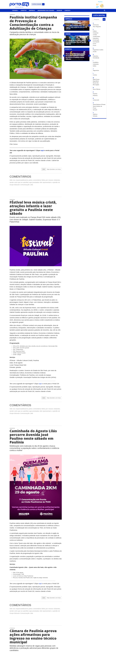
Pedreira (95, 95)
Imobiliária (95, 62)
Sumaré (95, 109)
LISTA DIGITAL (99, 15)
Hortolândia (96, 58)
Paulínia (95, 93)
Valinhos (95, 114)
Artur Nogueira (97, 26)
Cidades (14, 10)
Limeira (95, 75)
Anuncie (59, 10)
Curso (94, 43)
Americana (96, 24)
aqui (42, 150)
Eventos (23, 10)
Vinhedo (95, 116)
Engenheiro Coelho (98, 49)
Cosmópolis (96, 41)
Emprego (32, 10)
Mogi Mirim (96, 81)
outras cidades (38, 4)
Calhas (95, 31)
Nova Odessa (96, 89)
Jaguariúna (96, 70)
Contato (67, 10)
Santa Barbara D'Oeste (99, 104)
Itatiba (94, 66)
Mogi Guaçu (96, 79)
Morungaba (96, 84)
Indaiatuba (96, 64)
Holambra (95, 56)
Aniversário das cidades (46, 10)
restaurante (96, 100)
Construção (96, 40)
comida (95, 34)
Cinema (68, 34)
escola (94, 51)
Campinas (95, 33)
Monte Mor (96, 83)
